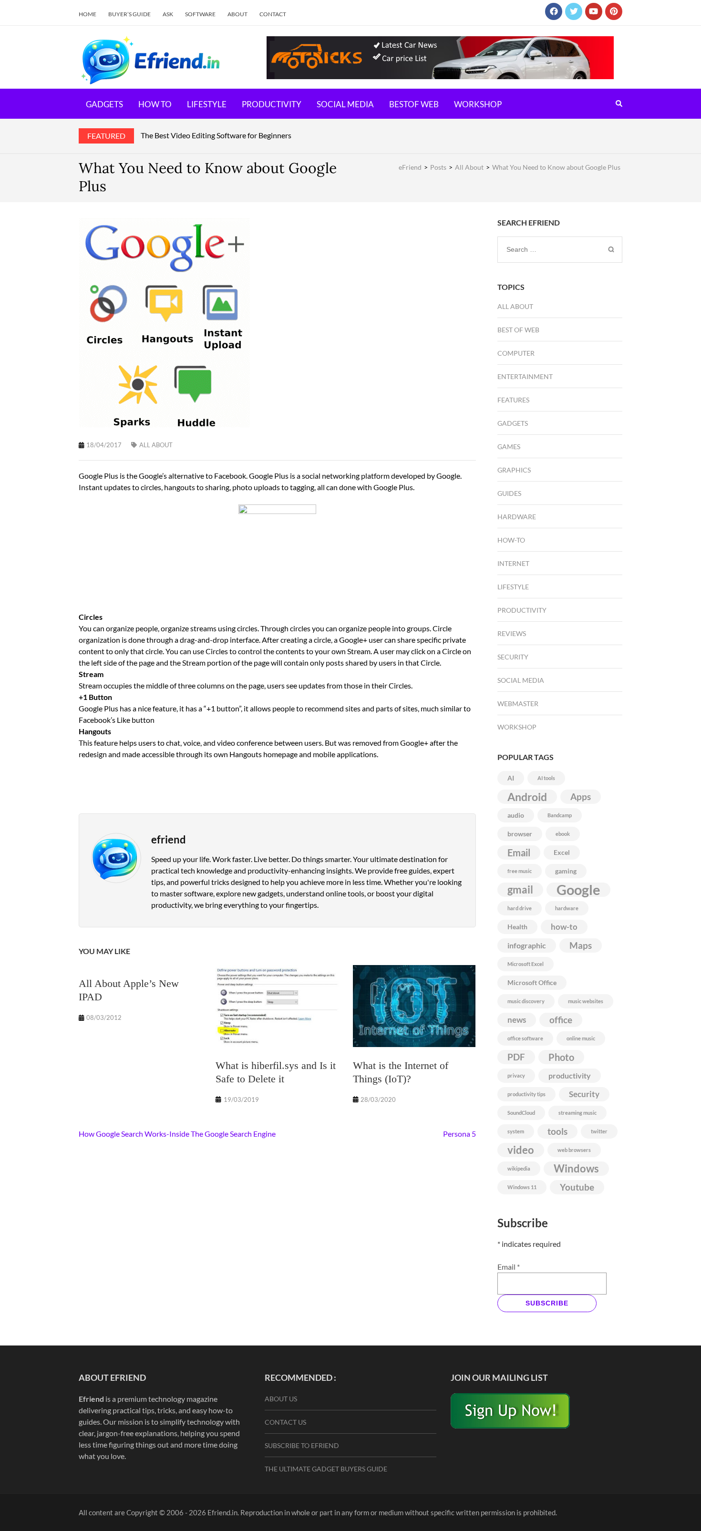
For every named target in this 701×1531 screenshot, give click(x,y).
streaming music (577, 1113)
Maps (580, 945)
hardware (566, 908)
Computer (516, 353)
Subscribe (547, 1303)
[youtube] (593, 11)
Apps (580, 796)
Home (87, 14)
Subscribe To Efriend (302, 1445)
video (520, 1149)
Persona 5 (459, 1133)
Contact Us (285, 1422)
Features (513, 400)
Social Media (345, 104)
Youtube (577, 1187)
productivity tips (526, 1094)
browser (519, 834)
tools (557, 1131)
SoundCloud (521, 1113)
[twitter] (573, 11)
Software (200, 14)
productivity (569, 1075)
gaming (566, 871)
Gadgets (104, 104)
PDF (516, 1057)
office (560, 1020)
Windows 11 (521, 1187)
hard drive (519, 908)
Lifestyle (207, 104)
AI (510, 778)
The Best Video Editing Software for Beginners (216, 135)
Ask (168, 14)
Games (508, 446)
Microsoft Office (532, 982)
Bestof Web (414, 104)
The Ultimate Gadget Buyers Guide (326, 1469)
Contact (272, 14)
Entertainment (525, 376)
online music (581, 1038)
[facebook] (553, 11)
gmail (520, 890)
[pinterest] (613, 11)
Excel (562, 852)
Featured (106, 135)
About (237, 14)
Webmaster (517, 703)
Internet (513, 563)
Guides (509, 493)
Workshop (478, 104)
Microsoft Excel (525, 964)
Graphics (514, 470)
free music (519, 871)
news (516, 1020)
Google (578, 890)
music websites (585, 1001)
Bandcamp (559, 815)
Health (517, 927)
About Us (281, 1399)
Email (518, 852)
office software (525, 1038)
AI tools (546, 778)
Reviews (511, 633)
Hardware (516, 517)
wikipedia (518, 1168)
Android (527, 796)
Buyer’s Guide (129, 14)
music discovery (526, 1001)
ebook (563, 834)
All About (156, 445)
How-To (511, 540)
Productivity (271, 104)
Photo (561, 1057)
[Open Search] (619, 103)
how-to (564, 927)
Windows (576, 1168)
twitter (599, 1131)
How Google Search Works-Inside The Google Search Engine (177, 1133)
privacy (516, 1075)
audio (515, 815)
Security (512, 657)
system (515, 1131)
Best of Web (518, 330)
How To (155, 104)
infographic (526, 945)
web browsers (574, 1150)
